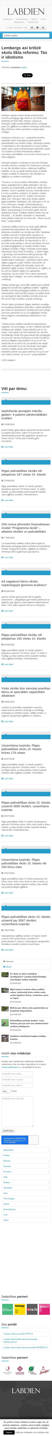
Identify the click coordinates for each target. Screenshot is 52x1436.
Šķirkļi (8, 967)
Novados (7, 1171)
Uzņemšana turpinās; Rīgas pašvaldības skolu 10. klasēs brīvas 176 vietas (21, 749)
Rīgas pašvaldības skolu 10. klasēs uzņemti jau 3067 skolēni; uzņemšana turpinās (25, 920)
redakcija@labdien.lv (10, 1067)
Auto (5, 1193)
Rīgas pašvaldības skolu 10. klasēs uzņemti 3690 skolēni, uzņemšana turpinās (25, 806)
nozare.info (33, 22)
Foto (5, 1215)
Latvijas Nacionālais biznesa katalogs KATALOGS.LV (20, 1340)
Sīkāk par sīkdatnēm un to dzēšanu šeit (32, 1432)
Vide (5, 1177)
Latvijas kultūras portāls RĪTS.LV (18, 1334)
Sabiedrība (8, 1150)
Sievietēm (7, 1188)
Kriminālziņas (9, 1209)
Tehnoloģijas (9, 1198)
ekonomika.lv (22, 19)
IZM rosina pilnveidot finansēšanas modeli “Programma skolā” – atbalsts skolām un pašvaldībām (25, 528)
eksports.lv (19, 22)
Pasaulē (7, 1166)
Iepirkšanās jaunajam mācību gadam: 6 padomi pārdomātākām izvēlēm (24, 414)
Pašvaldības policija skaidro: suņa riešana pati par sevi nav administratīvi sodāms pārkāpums (29, 1023)
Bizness (6, 1161)
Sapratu (9, 1432)
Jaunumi (9, 961)
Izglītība (24, 67)
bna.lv (34, 19)
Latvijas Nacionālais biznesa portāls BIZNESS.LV (25, 1347)
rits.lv (43, 19)
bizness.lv (7, 19)
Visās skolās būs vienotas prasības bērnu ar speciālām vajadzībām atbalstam (25, 692)
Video (6, 1220)
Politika (6, 1155)
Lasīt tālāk (8, 447)
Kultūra (6, 1182)
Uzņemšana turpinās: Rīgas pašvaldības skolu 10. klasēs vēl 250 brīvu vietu (23, 863)
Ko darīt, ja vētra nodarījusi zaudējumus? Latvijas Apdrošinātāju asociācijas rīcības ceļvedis (28, 977)
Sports (6, 1204)
